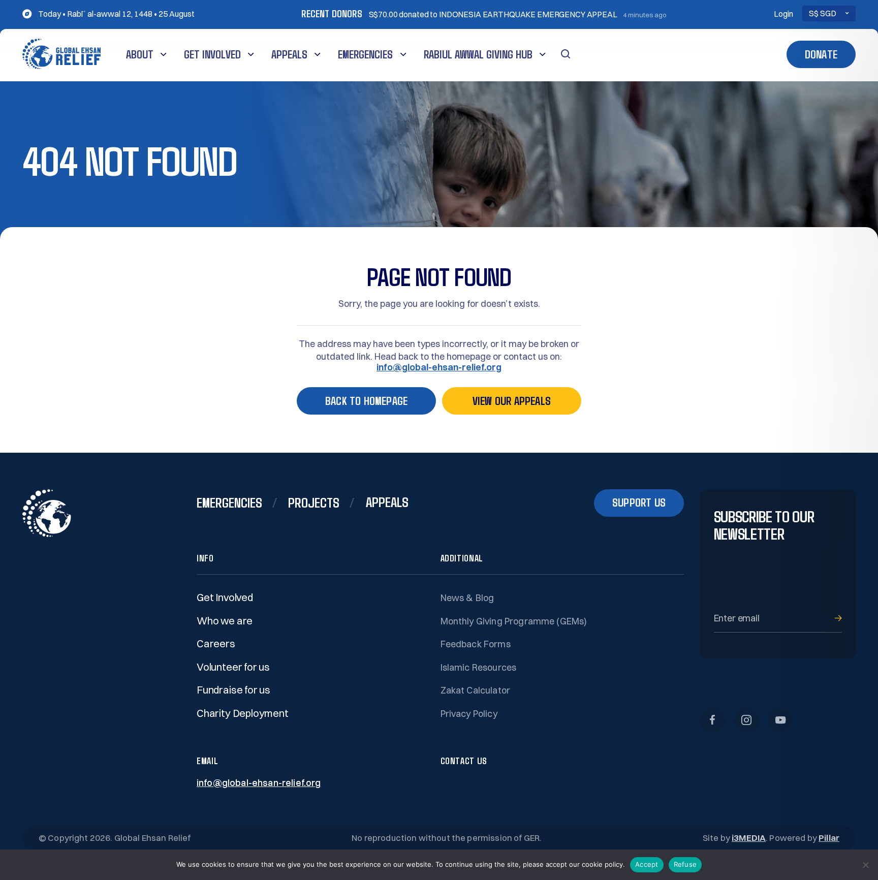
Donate (821, 54)
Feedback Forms (476, 644)
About (139, 54)
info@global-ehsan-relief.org (439, 367)
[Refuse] (865, 865)
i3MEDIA (749, 837)
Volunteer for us (233, 667)
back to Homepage (366, 400)
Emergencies (365, 54)
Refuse (685, 864)
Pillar (829, 837)
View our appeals (512, 400)
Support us (639, 502)
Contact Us (464, 760)
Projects (313, 502)
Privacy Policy (469, 713)
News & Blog (467, 598)
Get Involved (212, 54)
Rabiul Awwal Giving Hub (478, 54)
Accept (646, 864)
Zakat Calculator (476, 690)
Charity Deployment (243, 713)
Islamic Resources (479, 667)
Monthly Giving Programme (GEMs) (514, 621)
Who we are (225, 620)
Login (783, 14)
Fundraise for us (233, 689)
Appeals (289, 54)
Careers (216, 643)
